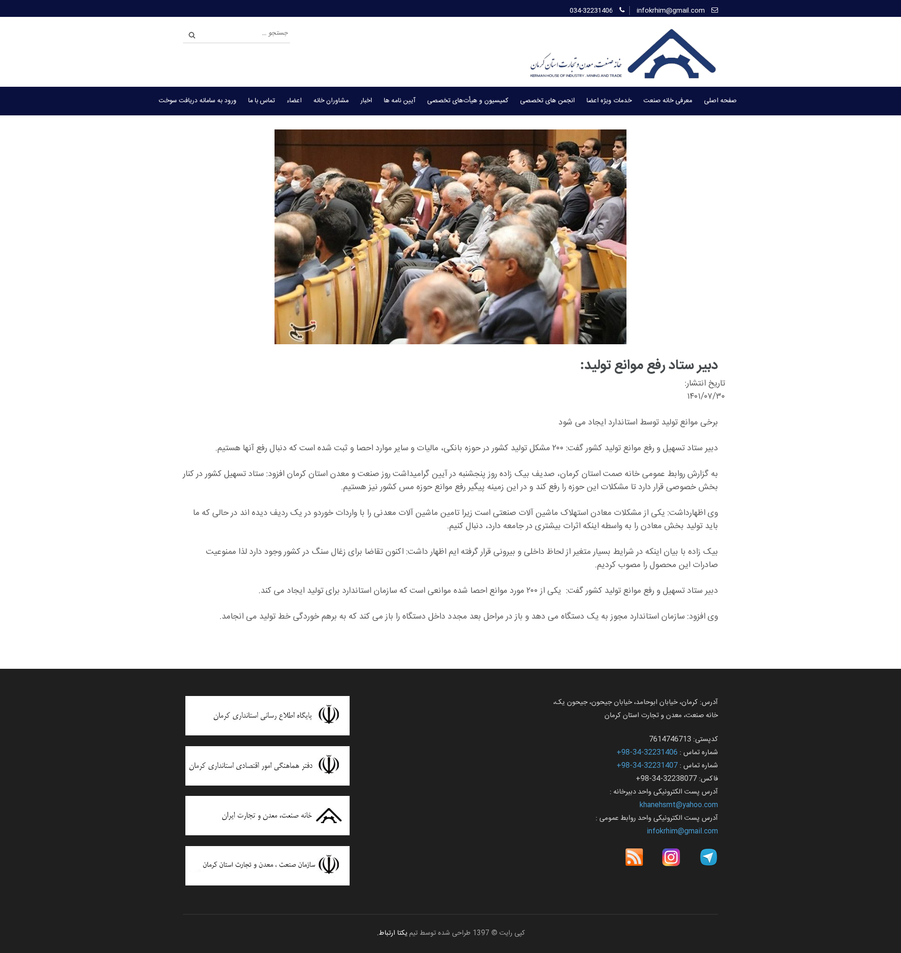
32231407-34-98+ (647, 765)
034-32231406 (591, 10)
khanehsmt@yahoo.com (679, 805)
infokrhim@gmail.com (671, 10)
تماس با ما (261, 100)
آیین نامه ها (399, 100)
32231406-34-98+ (647, 752)
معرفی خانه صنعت (667, 100)
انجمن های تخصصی (547, 100)
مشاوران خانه (331, 100)
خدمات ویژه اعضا (609, 100)
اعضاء (294, 100)
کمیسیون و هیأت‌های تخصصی (467, 100)
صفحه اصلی (720, 100)
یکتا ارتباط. (392, 933)
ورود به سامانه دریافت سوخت (198, 100)
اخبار (366, 100)
